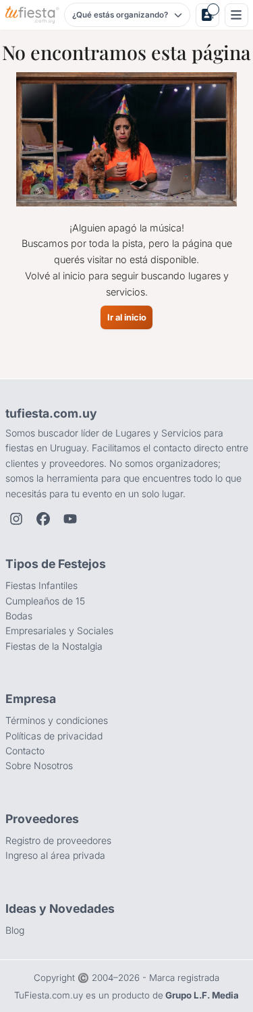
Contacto (25, 750)
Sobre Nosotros (39, 765)
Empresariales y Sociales (59, 630)
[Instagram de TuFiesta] (16, 519)
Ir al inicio (126, 317)
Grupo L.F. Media (202, 995)
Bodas (18, 615)
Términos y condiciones (56, 720)
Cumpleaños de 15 (45, 601)
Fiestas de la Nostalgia (54, 646)
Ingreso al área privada (55, 855)
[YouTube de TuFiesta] (70, 519)
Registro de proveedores (58, 840)
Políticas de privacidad (54, 735)
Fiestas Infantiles (41, 585)
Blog (14, 930)
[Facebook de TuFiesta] (43, 519)
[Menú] (236, 15)
